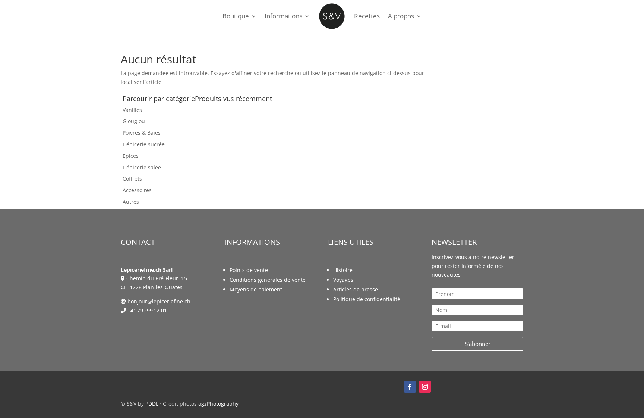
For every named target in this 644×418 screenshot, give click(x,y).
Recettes (367, 16)
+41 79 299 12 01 (147, 310)
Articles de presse (355, 289)
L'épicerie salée (142, 167)
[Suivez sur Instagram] (425, 387)
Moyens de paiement (256, 289)
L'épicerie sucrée (144, 144)
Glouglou (134, 121)
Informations (283, 16)
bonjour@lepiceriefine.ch (158, 301)
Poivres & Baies (142, 132)
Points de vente (249, 270)
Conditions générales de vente (268, 279)
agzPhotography (218, 403)
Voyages (343, 279)
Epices (131, 155)
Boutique (235, 16)
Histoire (343, 270)
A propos (401, 16)
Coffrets (132, 178)
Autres (131, 201)
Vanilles (132, 109)
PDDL (151, 403)
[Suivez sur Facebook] (410, 387)
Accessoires (137, 190)
